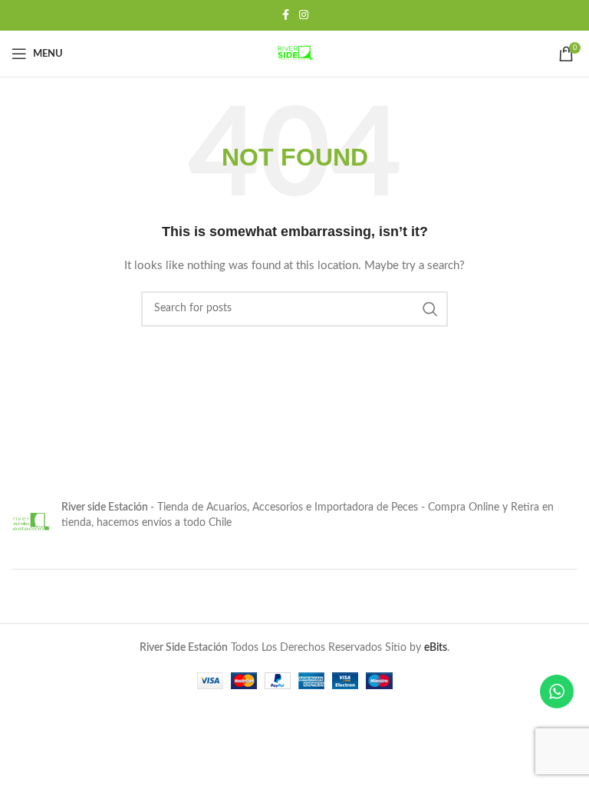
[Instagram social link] (303, 15)
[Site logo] (294, 53)
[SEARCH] (430, 309)
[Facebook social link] (285, 15)
